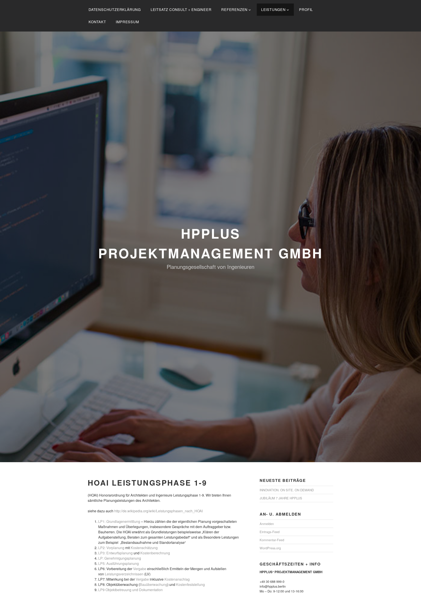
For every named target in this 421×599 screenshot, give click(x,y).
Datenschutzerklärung (115, 9)
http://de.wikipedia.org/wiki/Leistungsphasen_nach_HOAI (159, 510)
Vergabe (139, 568)
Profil (306, 9)
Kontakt (97, 21)
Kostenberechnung (155, 552)
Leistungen (273, 9)
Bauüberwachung (153, 584)
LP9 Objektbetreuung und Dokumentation (130, 589)
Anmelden (267, 523)
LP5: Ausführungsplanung (118, 563)
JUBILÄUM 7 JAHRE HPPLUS (281, 498)
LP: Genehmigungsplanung (119, 558)
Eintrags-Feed (270, 531)
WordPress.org (270, 548)
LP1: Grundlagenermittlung (119, 521)
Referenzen (234, 9)
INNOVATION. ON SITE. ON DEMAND (287, 490)
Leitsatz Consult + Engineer (181, 9)
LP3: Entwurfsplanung (115, 552)
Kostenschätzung (144, 547)
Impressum (127, 21)
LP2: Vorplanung (111, 547)
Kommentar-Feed (272, 539)
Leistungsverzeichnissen (124, 573)
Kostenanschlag (177, 579)
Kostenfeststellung (190, 584)
